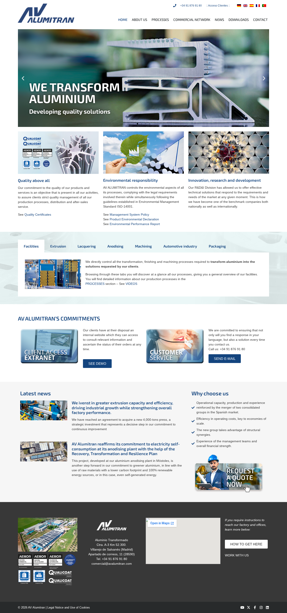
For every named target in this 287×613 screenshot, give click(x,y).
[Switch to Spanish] (251, 5)
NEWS (219, 20)
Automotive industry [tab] (180, 246)
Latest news (35, 393)
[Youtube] (242, 607)
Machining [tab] (143, 246)
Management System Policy (129, 214)
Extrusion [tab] (58, 246)
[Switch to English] (245, 5)
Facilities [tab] (31, 246)
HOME (122, 20)
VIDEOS (131, 283)
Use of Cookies (80, 607)
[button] (23, 78)
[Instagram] (261, 607)
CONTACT (260, 20)
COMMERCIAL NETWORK (191, 20)
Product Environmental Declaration (134, 219)
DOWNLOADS (238, 20)
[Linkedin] (267, 607)
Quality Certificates (37, 214)
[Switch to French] (258, 5)
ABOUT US (139, 20)
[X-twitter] (248, 607)
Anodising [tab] (115, 246)
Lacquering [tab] (87, 246)
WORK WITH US (237, 555)
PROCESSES (160, 20)
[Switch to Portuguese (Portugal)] (264, 5)
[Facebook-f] (255, 607)
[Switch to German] (239, 5)
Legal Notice (55, 607)
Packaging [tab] (217, 246)
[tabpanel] (143, 275)
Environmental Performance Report (135, 224)
